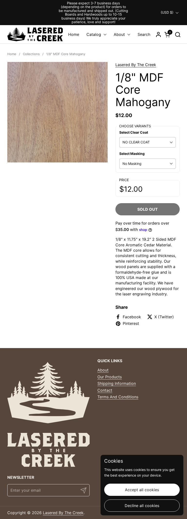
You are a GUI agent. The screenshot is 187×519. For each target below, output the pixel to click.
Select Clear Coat (133, 132)
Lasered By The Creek (135, 64)
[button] (178, 34)
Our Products (109, 376)
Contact (104, 390)
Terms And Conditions (117, 396)
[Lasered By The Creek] (35, 34)
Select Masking (132, 153)
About (103, 370)
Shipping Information (116, 383)
